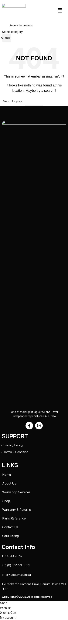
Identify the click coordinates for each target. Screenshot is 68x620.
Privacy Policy (13, 445)
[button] (59, 10)
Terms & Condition (16, 452)
